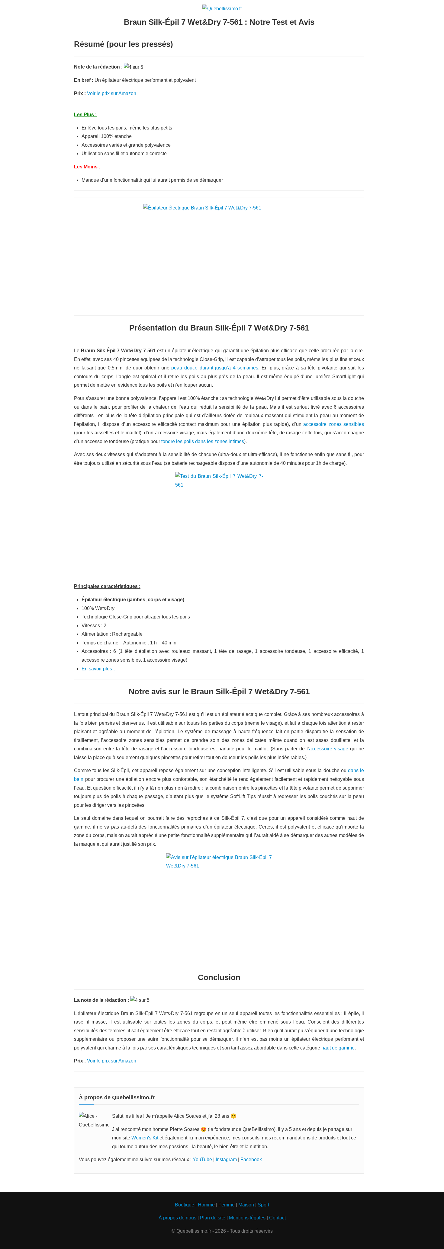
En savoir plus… (99, 668)
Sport (263, 1204)
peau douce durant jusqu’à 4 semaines (214, 367)
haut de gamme (338, 1047)
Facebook (251, 1159)
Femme (226, 1204)
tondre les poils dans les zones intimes (202, 441)
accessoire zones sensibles (333, 424)
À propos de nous (177, 1217)
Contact (277, 1217)
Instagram (226, 1159)
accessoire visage (328, 748)
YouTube (202, 1159)
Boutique (184, 1204)
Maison (246, 1204)
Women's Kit (144, 1137)
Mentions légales (247, 1217)
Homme (206, 1204)
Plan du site (212, 1217)
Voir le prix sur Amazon (111, 93)
